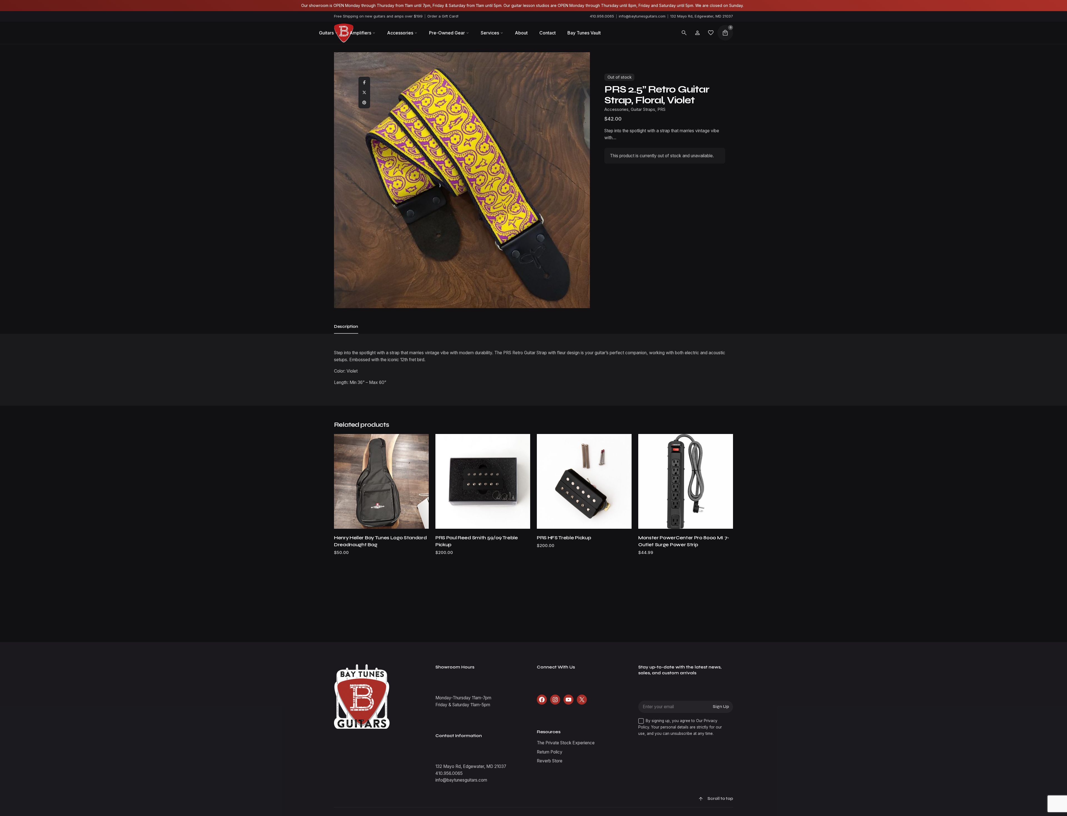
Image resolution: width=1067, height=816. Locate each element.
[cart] (725, 33)
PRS (661, 109)
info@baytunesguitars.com (642, 16)
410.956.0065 (602, 16)
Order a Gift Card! (442, 16)
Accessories (977, 786)
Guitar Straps (1003, 786)
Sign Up (721, 706)
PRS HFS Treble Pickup (564, 538)
